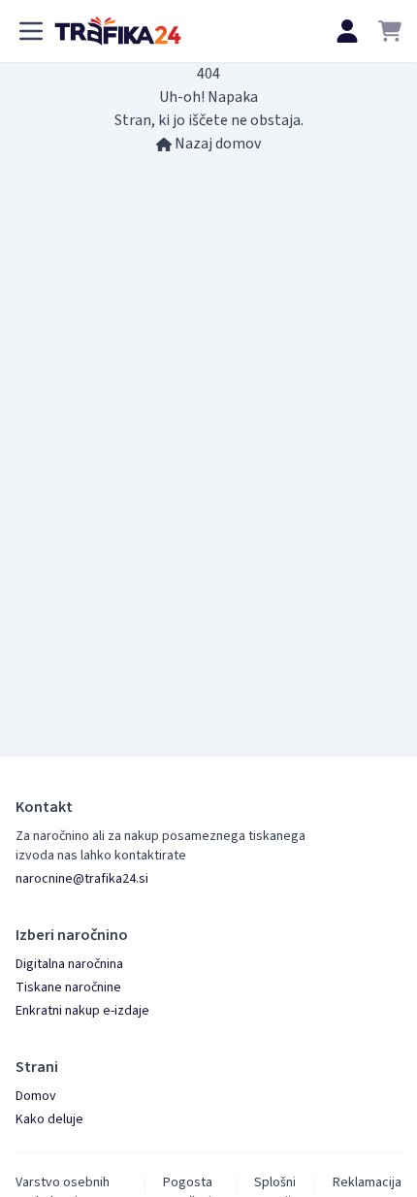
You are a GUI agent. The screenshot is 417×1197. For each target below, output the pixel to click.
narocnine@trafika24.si (82, 879)
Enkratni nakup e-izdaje (82, 1010)
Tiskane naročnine (68, 987)
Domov (36, 1096)
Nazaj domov (216, 143)
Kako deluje (49, 1119)
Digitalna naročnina (69, 964)
